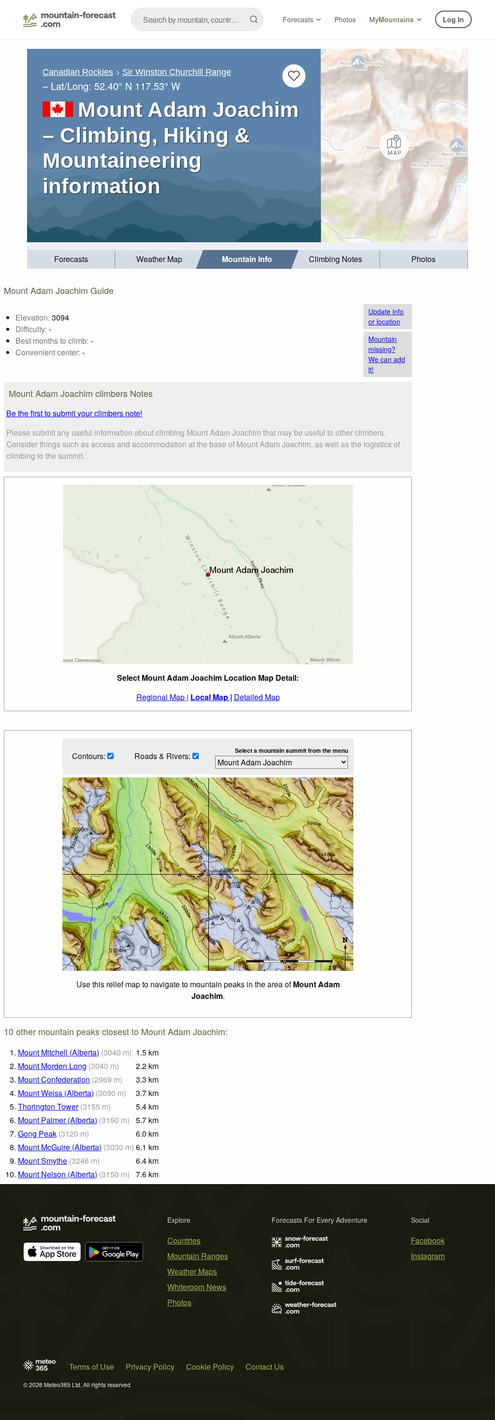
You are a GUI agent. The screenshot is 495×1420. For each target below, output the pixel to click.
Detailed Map (257, 697)
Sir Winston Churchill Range (176, 72)
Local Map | (211, 697)
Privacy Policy (150, 1366)
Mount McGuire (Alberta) (60, 1147)
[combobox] (197, 19)
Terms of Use (91, 1366)
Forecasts (298, 19)
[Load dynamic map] (394, 145)
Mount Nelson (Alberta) (57, 1174)
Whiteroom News (196, 1286)
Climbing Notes (335, 258)
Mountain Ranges (197, 1255)
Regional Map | (162, 697)
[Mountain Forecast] (69, 19)
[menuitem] (71, 259)
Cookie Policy (210, 1366)
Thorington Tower (48, 1106)
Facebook (428, 1240)
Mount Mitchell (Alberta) (58, 1052)
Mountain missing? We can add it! (386, 354)
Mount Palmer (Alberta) (57, 1120)
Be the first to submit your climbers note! (74, 413)
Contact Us (265, 1366)
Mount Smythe (42, 1160)
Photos (345, 19)
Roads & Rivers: (163, 755)
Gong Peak (37, 1133)
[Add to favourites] (294, 76)
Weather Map (159, 258)
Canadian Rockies (78, 72)
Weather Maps (192, 1271)
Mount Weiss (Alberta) (56, 1092)
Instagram (428, 1255)
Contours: (89, 755)
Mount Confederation (54, 1079)
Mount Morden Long (52, 1065)
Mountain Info (247, 258)
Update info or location (386, 316)
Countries (184, 1240)
